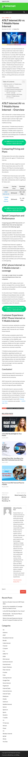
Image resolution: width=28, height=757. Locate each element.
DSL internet (6, 659)
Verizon (5, 725)
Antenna (5, 632)
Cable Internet (6, 643)
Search (4, 589)
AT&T (3, 17)
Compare (5, 648)
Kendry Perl (16, 29)
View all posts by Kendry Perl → (17, 580)
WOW (4, 736)
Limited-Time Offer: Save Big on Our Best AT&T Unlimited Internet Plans (12, 459)
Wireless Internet (7, 733)
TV (3, 720)
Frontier (5, 672)
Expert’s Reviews (7, 667)
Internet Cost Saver (15, 752)
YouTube (5, 741)
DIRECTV (5, 653)
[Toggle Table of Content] (22, 81)
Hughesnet (6, 685)
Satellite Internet (7, 704)
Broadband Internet (8, 637)
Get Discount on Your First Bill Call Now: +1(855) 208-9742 (14, 142)
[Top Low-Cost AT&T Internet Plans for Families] (14, 473)
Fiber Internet (6, 669)
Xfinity (4, 739)
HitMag (17, 755)
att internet (10, 408)
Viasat (4, 728)
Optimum (5, 701)
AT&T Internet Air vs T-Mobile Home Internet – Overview (12, 85)
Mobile (5, 699)
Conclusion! (11, 97)
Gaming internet (7, 677)
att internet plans (19, 408)
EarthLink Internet (8, 661)
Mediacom (5, 696)
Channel (5, 645)
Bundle (5, 640)
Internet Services (7, 691)
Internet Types (6, 693)
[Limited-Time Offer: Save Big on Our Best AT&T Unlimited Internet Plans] (14, 449)
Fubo (4, 675)
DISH (4, 656)
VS (10, 17)
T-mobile (7, 17)
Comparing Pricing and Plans (12, 87)
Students (5, 715)
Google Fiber (6, 680)
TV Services (6, 723)
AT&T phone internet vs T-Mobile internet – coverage (13, 91)
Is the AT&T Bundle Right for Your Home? (14, 611)
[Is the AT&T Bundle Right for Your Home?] (14, 424)
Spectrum (5, 709)
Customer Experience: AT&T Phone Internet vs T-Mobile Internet (14, 95)
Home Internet (7, 683)
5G (3, 630)
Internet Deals (6, 688)
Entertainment (7, 664)
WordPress (10, 755)
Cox (4, 651)
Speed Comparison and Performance (14, 89)
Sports (4, 712)
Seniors (5, 707)
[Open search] (24, 12)
